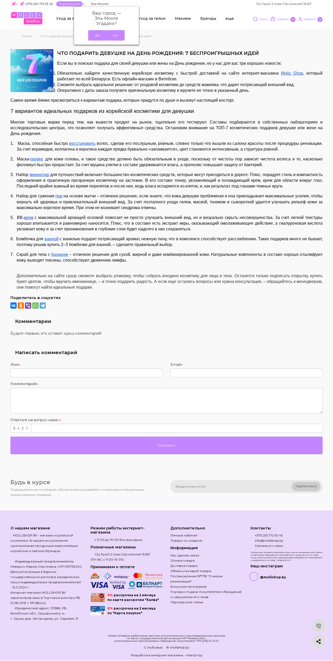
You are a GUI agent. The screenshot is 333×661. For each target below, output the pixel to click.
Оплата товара (182, 560)
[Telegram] (43, 305)
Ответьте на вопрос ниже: (34, 420)
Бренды (208, 18)
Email (175, 364)
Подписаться (306, 486)
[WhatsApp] (35, 305)
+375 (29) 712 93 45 (39, 4)
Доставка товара (184, 566)
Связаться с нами (269, 546)
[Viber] (28, 305)
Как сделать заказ (184, 555)
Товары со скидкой (186, 540)
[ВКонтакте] (13, 305)
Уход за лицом (70, 18)
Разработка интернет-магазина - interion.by (166, 655)
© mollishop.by (177, 647)
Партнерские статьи (186, 602)
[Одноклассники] (21, 305)
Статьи (26, 36)
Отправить (166, 445)
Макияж (183, 18)
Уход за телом (151, 18)
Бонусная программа (188, 586)
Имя (14, 364)
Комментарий (23, 383)
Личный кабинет (183, 535)
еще (230, 18)
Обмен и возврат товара (190, 571)
